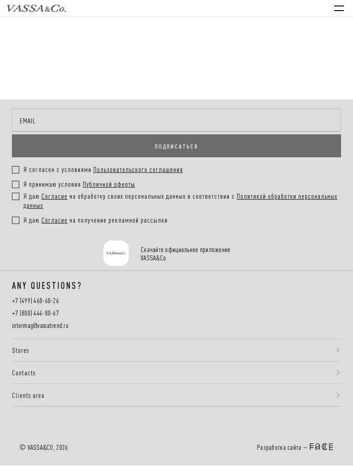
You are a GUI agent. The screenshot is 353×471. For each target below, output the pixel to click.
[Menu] (339, 8)
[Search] (260, 8)
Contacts (23, 372)
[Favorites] (279, 8)
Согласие (54, 196)
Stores (20, 350)
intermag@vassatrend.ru (40, 325)
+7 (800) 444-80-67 (35, 313)
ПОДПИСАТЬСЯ (176, 146)
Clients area (28, 395)
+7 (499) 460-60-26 (35, 300)
